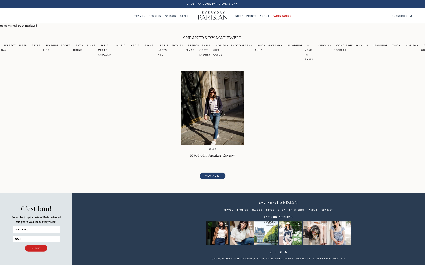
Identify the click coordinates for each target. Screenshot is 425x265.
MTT (343, 258)
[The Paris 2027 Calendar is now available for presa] (266, 233)
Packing (361, 45)
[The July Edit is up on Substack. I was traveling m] (339, 233)
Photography (242, 45)
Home (3, 25)
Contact (327, 210)
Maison (257, 210)
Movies (177, 45)
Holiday (412, 45)
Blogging (295, 45)
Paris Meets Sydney (205, 50)
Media (135, 45)
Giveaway (275, 45)
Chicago (324, 45)
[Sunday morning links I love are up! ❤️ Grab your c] (217, 233)
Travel (150, 45)
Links (91, 45)
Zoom (396, 45)
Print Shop (297, 210)
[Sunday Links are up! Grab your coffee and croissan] (242, 233)
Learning (380, 45)
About (313, 210)
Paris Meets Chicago (104, 50)
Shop (281, 210)
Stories (242, 210)
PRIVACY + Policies (295, 258)
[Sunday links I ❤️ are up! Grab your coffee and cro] (290, 233)
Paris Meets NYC (163, 50)
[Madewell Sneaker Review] (212, 144)
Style (36, 45)
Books (66, 45)
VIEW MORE (212, 176)
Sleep (22, 45)
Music (121, 45)
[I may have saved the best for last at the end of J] (315, 233)
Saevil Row (331, 258)
